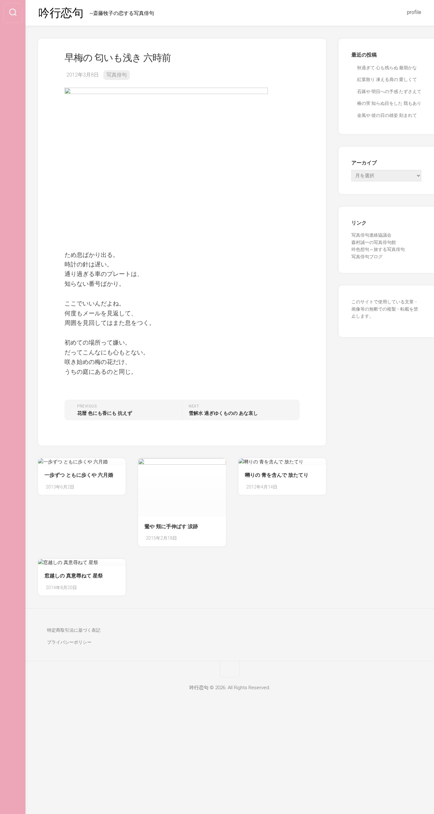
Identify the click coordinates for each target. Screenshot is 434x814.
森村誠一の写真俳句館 (373, 242)
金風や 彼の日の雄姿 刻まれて (387, 115)
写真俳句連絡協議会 (371, 235)
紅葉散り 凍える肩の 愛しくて (387, 79)
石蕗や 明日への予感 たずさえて (389, 91)
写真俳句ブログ (367, 256)
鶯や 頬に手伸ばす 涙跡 (171, 526)
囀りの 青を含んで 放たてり (277, 475)
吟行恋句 (60, 13)
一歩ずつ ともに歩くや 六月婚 (78, 475)
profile (414, 12)
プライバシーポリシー (69, 642)
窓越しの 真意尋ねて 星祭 (73, 576)
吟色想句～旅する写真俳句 (378, 249)
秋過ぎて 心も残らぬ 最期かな (387, 67)
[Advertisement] (217, 767)
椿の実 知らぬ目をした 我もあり (389, 103)
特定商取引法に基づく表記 (73, 630)
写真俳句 (116, 75)
